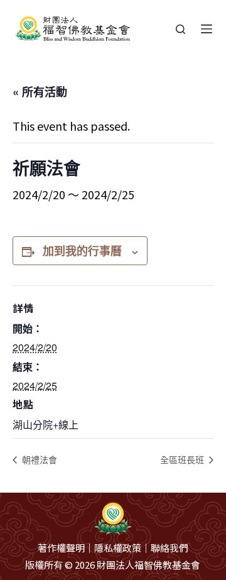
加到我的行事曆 (82, 251)
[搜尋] (180, 29)
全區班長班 (183, 459)
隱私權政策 (117, 547)
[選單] (206, 29)
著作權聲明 (61, 547)
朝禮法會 (38, 459)
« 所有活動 (40, 92)
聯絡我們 (169, 547)
